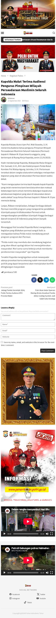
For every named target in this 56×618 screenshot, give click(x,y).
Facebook (16, 594)
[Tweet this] (40, 280)
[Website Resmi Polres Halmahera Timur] (28, 32)
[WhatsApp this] (52, 280)
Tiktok (29, 602)
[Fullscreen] (51, 533)
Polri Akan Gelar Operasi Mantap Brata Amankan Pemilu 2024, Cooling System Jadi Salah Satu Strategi (43, 293)
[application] (28, 521)
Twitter (42, 594)
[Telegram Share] (46, 280)
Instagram (16, 598)
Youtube (43, 598)
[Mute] (47, 533)
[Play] (4, 533)
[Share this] (34, 280)
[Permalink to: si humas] (3, 99)
